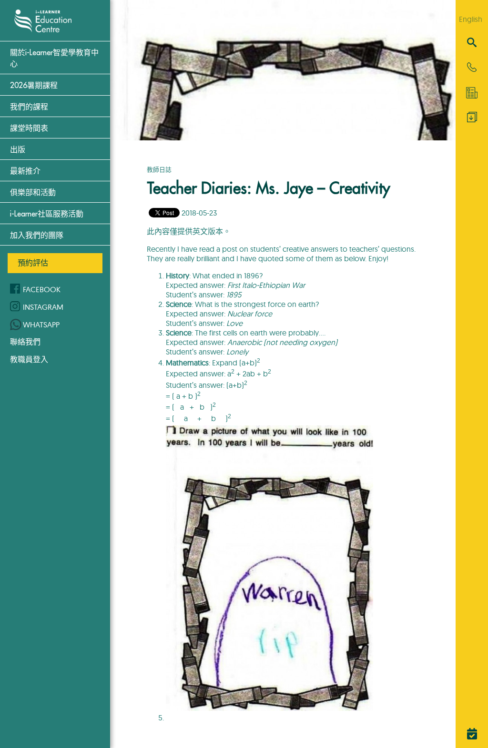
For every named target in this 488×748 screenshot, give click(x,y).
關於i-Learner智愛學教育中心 (54, 58)
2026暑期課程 (34, 85)
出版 (17, 150)
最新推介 (25, 171)
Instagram (43, 307)
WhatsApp (41, 324)
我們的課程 (29, 107)
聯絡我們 (25, 341)
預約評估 (33, 262)
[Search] (471, 43)
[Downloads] (472, 119)
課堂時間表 (29, 128)
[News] (471, 92)
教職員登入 (29, 359)
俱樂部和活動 (33, 193)
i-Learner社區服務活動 (46, 214)
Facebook (42, 289)
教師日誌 (159, 169)
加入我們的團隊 (36, 235)
